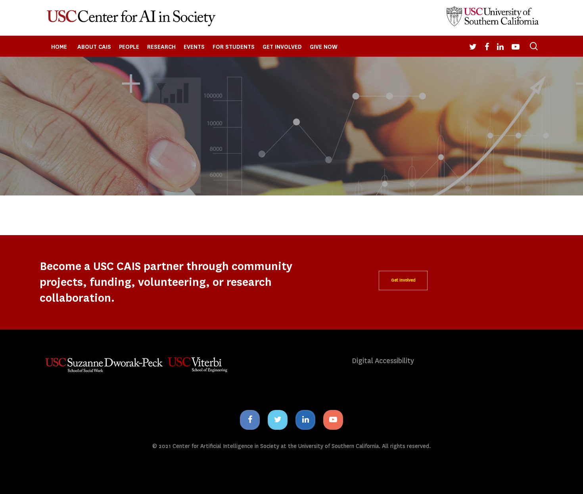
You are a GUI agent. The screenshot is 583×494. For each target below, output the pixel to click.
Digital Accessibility (383, 361)
